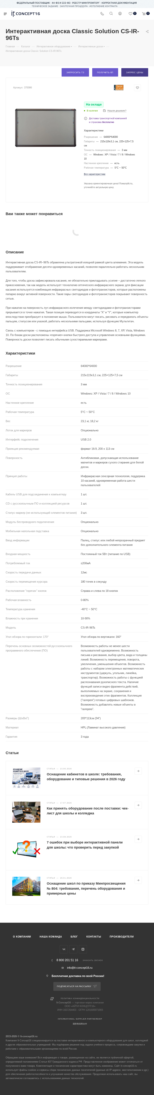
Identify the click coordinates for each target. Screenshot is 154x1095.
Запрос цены (134, 72)
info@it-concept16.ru (79, 967)
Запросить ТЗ (75, 72)
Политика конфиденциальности (80, 998)
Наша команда (51, 936)
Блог (74, 936)
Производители (122, 936)
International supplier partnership (80, 1019)
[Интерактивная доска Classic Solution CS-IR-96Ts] (46, 128)
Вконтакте (64, 949)
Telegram (73, 949)
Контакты (93, 936)
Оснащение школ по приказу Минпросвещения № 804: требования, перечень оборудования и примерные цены (86, 888)
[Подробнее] (138, 771)
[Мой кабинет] (120, 14)
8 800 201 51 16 (67, 960)
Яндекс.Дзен (83, 949)
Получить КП (105, 72)
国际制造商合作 (80, 1024)
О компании (22, 936)
